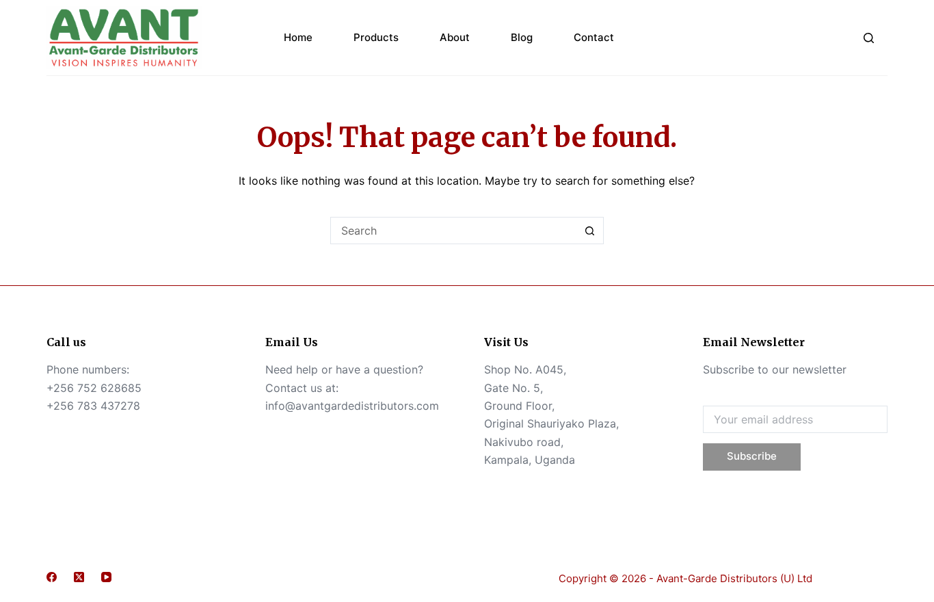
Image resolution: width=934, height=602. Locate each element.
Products (376, 37)
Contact (594, 37)
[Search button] (590, 230)
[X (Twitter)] (79, 577)
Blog (522, 37)
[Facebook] (51, 577)
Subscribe (752, 455)
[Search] (869, 38)
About (455, 37)
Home (298, 37)
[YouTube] (106, 577)
